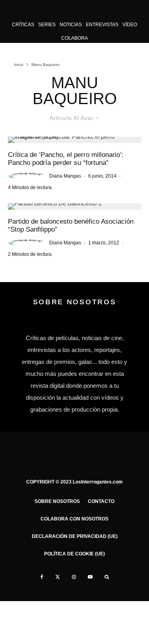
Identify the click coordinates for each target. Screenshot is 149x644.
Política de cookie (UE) (74, 554)
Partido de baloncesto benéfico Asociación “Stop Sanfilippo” (71, 225)
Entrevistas (102, 24)
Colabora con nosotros (74, 519)
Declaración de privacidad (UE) (75, 536)
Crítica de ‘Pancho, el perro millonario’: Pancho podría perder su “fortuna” (66, 158)
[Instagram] (74, 577)
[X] (57, 577)
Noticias (71, 24)
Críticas (23, 24)
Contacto (101, 501)
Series (47, 24)
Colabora (74, 38)
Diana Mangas (65, 176)
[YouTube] (90, 577)
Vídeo (129, 24)
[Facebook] (42, 577)
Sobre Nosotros (57, 501)
